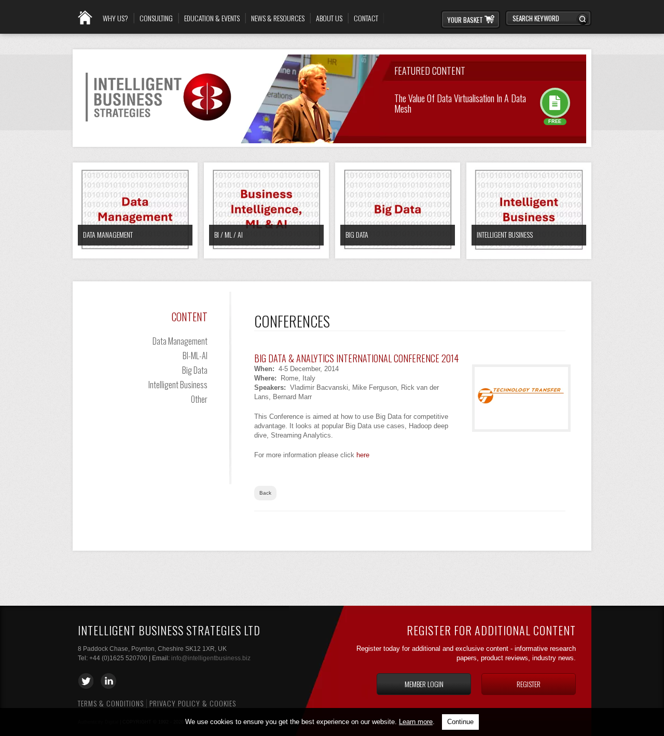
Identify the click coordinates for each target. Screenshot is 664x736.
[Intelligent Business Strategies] (159, 129)
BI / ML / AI (228, 234)
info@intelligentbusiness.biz (211, 658)
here (362, 455)
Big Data (356, 234)
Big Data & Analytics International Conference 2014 (356, 358)
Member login (424, 683)
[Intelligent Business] (529, 211)
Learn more (416, 722)
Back (265, 493)
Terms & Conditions (111, 703)
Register (529, 683)
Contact (366, 18)
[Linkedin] (108, 681)
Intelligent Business (505, 234)
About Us (329, 18)
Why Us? (115, 18)
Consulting (156, 18)
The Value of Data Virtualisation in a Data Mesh (460, 102)
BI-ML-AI (195, 355)
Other (199, 399)
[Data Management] (135, 210)
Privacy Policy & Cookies (192, 703)
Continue (460, 722)
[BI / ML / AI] (266, 210)
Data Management (108, 234)
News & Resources (278, 18)
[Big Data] (397, 210)
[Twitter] (85, 681)
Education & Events (212, 18)
